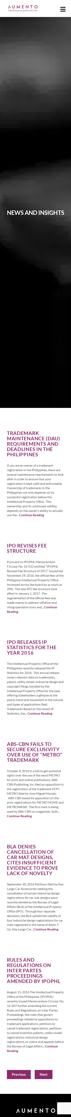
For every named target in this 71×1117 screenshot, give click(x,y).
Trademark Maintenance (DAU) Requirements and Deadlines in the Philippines (33, 443)
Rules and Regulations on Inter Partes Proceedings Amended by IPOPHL (34, 970)
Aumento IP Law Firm (22, 8)
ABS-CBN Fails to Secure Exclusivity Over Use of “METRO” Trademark (34, 752)
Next (44, 1074)
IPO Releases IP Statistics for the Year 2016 (32, 647)
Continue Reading (31, 515)
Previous (19, 1074)
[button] (63, 9)
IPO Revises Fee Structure (27, 548)
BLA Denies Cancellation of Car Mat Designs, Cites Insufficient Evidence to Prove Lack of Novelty (32, 859)
